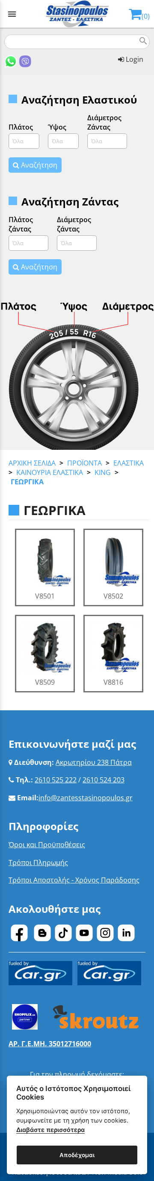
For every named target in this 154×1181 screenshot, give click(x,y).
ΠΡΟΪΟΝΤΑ (84, 463)
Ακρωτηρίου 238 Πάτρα (94, 762)
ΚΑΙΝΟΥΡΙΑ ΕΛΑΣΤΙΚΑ (49, 472)
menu (12, 14)
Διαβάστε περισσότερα (50, 1129)
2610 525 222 (56, 779)
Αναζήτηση (38, 165)
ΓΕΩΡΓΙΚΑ (27, 481)
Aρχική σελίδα (32, 463)
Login (133, 59)
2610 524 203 (103, 779)
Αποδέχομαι (77, 1155)
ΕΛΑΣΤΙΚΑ (128, 463)
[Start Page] (77, 14)
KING (103, 472)
